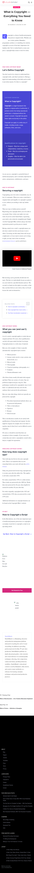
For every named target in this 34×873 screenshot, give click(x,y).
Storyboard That (6, 825)
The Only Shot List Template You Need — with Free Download (17, 803)
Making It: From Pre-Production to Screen (12, 841)
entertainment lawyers (9, 241)
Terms (4, 766)
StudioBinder (12, 24)
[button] (17, 258)
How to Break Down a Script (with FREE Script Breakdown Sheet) (16, 799)
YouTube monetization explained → (18, 313)
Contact (5, 788)
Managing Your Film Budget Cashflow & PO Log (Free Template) (17, 806)
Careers (5, 782)
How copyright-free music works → (17, 310)
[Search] (29, 2)
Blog (4, 752)
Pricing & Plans (6, 776)
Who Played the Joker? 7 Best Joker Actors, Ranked (18, 855)
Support (5, 755)
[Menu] (31, 2)
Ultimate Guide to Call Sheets (10, 796)
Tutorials (5, 757)
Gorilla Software (6, 822)
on (21, 24)
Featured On (6, 779)
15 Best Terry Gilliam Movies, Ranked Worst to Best (18, 852)
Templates (5, 760)
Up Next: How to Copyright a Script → (17, 534)
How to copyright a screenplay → (17, 307)
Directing (17, 7)
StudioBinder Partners (8, 785)
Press (4, 763)
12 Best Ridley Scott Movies (12, 849)
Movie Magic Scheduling (8, 819)
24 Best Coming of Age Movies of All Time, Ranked (18, 858)
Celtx (4, 828)
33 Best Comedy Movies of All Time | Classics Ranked (19, 860)
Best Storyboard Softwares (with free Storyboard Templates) (17, 811)
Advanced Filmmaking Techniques (11, 836)
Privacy (4, 768)
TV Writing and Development (9, 838)
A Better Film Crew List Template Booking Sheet (14, 809)
